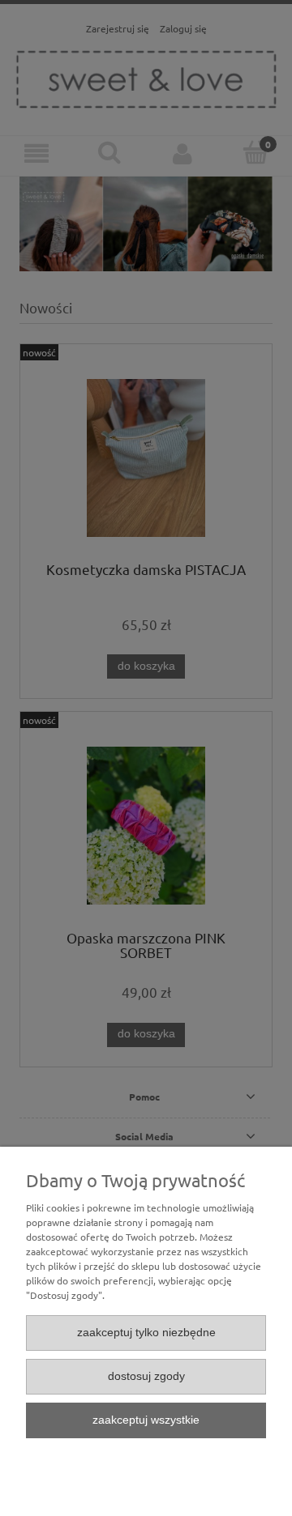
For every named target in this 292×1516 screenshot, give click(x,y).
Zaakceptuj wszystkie (146, 1420)
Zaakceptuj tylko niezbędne (146, 1332)
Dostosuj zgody (146, 1376)
